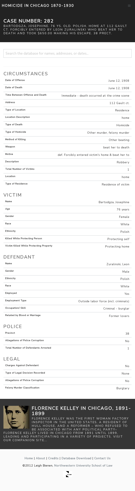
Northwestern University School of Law (83, 466)
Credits (53, 458)
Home (29, 458)
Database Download (76, 458)
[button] (129, 6)
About (40, 458)
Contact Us (102, 458)
